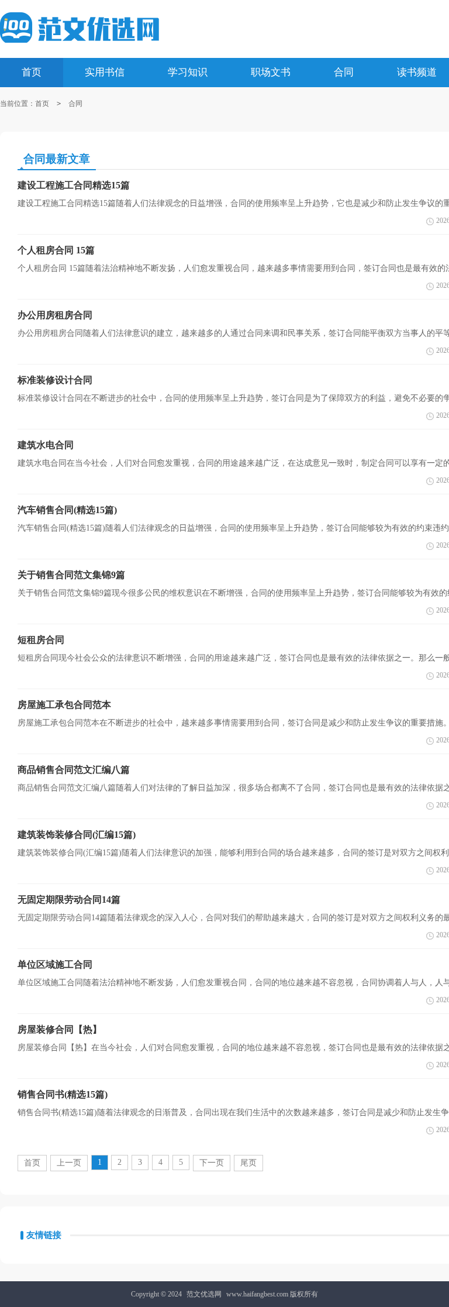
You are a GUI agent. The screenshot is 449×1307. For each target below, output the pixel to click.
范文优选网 (204, 1294)
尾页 (248, 1162)
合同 (75, 103)
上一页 (69, 1162)
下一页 (211, 1162)
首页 (42, 103)
